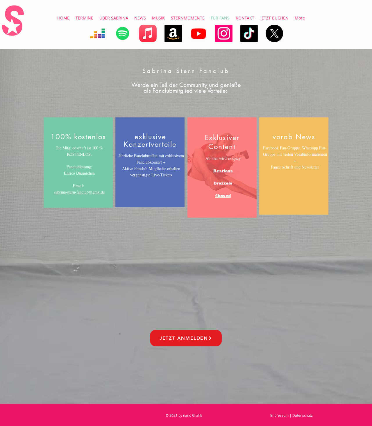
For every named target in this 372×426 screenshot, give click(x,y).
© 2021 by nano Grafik (184, 415)
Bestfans (223, 171)
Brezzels (223, 183)
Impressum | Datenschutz (291, 415)
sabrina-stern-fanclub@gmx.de (79, 192)
